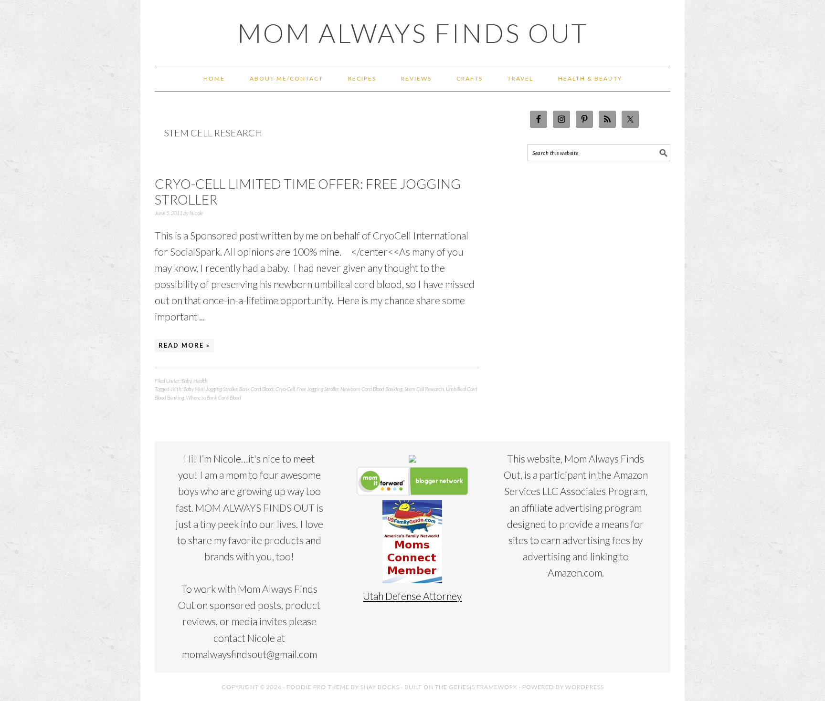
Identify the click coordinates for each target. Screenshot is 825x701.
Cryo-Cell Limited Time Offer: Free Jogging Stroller (308, 191)
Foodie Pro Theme (317, 687)
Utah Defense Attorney (412, 596)
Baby (186, 381)
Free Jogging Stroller (317, 389)
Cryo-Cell (285, 389)
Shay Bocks (380, 687)
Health (200, 381)
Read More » (184, 345)
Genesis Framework (483, 687)
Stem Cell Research (424, 389)
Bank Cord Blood (256, 389)
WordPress (584, 687)
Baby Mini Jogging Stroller (210, 389)
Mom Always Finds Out (412, 33)
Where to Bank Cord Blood (213, 397)
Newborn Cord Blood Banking (371, 389)
